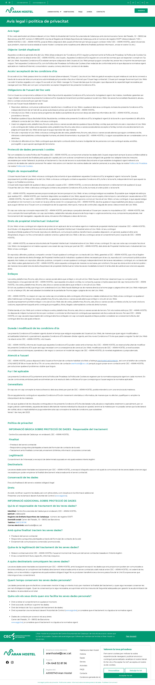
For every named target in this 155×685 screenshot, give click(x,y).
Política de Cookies (24, 166)
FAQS (82, 669)
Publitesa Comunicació (109, 682)
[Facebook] (7, 662)
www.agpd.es (61, 496)
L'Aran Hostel (53, 12)
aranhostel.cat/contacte (107, 361)
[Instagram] (12, 662)
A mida (89, 12)
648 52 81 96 (21, 522)
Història (83, 654)
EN (147, 3)
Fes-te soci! (131, 636)
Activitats (83, 666)
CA (128, 3)
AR (133, 3)
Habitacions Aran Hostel (89, 650)
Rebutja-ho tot (136, 671)
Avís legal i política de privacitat (48, 682)
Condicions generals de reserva (92, 677)
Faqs (80, 12)
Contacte (100, 12)
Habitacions (69, 12)
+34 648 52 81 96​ (56, 663)
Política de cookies (65, 682)
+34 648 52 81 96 (22, 3)
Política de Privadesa (138, 163)
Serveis (82, 662)
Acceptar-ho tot (125, 676)
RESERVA (141, 10)
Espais (82, 658)
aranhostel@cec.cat (39, 3)
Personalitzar (113, 671)
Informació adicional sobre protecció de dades (86, 682)
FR (142, 3)
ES (138, 3)
